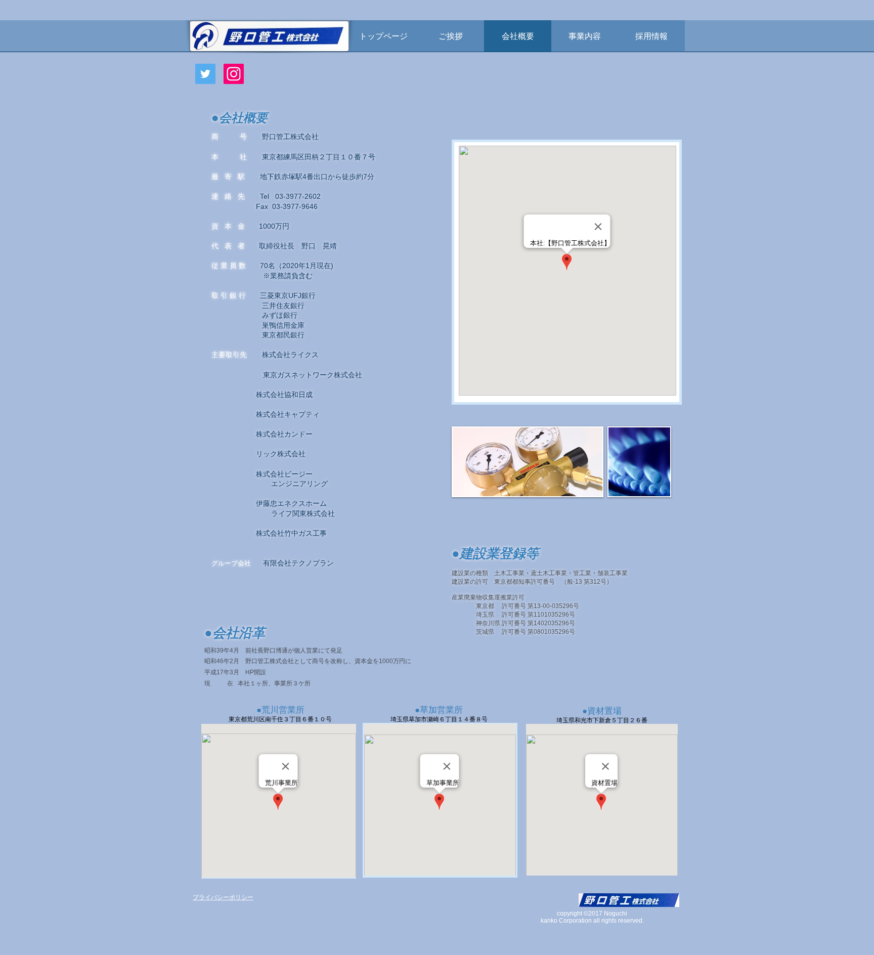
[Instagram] (234, 74)
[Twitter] (205, 74)
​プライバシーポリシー (223, 897)
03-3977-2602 (298, 196)
